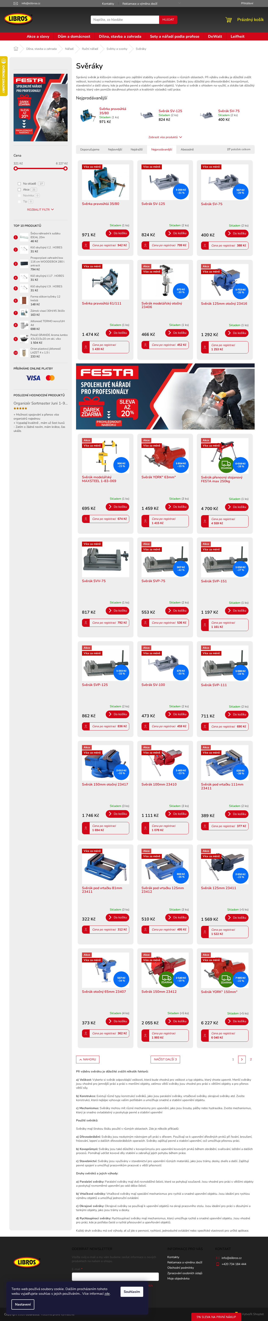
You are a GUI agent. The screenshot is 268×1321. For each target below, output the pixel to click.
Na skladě (33, 184)
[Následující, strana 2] (242, 1059)
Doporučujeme (89, 149)
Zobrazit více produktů (163, 137)
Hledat (168, 20)
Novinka (30, 195)
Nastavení (23, 1304)
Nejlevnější (115, 149)
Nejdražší (137, 149)
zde (107, 1293)
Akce (29, 190)
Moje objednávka (178, 1279)
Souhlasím (132, 1291)
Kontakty (108, 4)
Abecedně (187, 149)
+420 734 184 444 (234, 1264)
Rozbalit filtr (38, 210)
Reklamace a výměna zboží (139, 4)
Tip (27, 201)
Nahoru (89, 1059)
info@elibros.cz (232, 1258)
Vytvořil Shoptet (253, 1314)
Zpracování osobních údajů (184, 1273)
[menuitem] (37, 36)
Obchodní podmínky (180, 1268)
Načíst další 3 (165, 1059)
